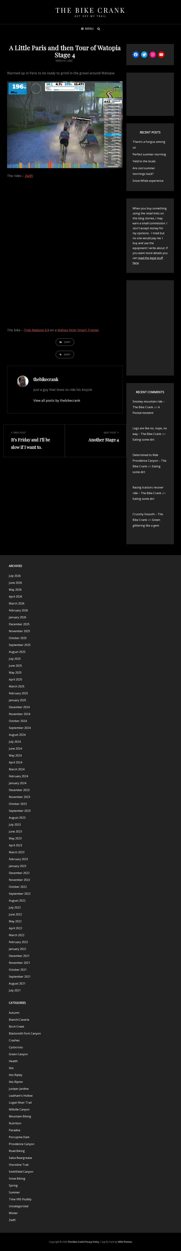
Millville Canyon (19, 1109)
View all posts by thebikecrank (56, 400)
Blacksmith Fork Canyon (25, 1033)
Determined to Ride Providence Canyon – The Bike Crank (149, 460)
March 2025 (16, 686)
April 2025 (15, 679)
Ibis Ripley (15, 1075)
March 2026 (16, 603)
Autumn (14, 1013)
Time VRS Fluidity (20, 1199)
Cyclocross (16, 1047)
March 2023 (16, 852)
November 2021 (19, 963)
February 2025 (18, 693)
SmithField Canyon (21, 1172)
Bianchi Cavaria (19, 1020)
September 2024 (20, 728)
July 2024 (15, 742)
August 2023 (17, 818)
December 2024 (19, 707)
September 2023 (20, 811)
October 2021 (18, 970)
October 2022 (18, 887)
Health (13, 1061)
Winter (13, 1213)
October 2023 (18, 804)
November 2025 (19, 631)
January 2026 (17, 617)
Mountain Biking (20, 1116)
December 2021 (19, 956)
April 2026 (15, 596)
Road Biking (17, 1151)
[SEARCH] (98, 28)
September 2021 (20, 977)
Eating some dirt (143, 440)
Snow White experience (148, 181)
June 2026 (15, 583)
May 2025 (15, 672)
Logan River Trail (20, 1102)
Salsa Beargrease (20, 1158)
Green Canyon (18, 1054)
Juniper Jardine (19, 1089)
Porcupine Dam (19, 1137)
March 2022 (16, 935)
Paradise (14, 1130)
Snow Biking (17, 1178)
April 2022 (15, 928)
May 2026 (15, 590)
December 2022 (19, 873)
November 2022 (19, 880)
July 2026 (15, 576)
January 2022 (17, 949)
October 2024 (18, 721)
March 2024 (16, 769)
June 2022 (15, 914)
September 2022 (20, 894)
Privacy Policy (91, 1241)
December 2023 (19, 790)
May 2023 (15, 838)
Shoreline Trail (18, 1165)
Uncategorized (18, 1206)
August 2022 (17, 901)
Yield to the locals (144, 161)
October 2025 (18, 638)
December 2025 (19, 624)
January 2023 (17, 866)
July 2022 (15, 907)
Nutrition (15, 1123)
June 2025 (15, 666)
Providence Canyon (21, 1144)
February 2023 (18, 859)
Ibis (11, 1068)
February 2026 (18, 610)
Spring (13, 1185)
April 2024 (15, 762)
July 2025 (15, 659)
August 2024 (17, 735)
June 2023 (15, 831)
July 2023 (15, 824)
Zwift (29, 176)
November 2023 (19, 797)
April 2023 (15, 845)
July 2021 (15, 990)
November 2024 (19, 714)
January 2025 (17, 700)
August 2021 (17, 983)
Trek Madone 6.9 (36, 330)
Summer (14, 1192)
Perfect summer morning (149, 154)
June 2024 (15, 748)
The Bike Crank (91, 10)
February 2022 (18, 942)
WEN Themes (125, 1241)
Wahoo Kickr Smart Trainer (78, 330)
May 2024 (15, 755)
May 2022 (15, 921)
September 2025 (20, 645)
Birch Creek (16, 1026)
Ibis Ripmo (16, 1082)
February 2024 (18, 776)
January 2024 (17, 783)
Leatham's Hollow (21, 1096)
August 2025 (17, 652)
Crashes (14, 1040)
